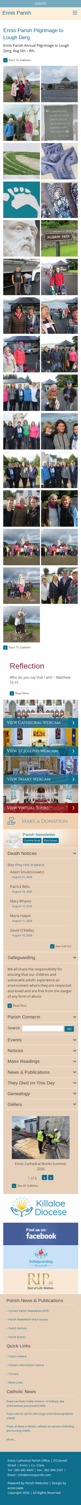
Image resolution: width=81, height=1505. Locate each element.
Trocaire (13, 1374)
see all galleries (27, 1185)
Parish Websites (36, 1483)
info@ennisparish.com (34, 1475)
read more (20, 1005)
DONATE (40, 4)
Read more (22, 693)
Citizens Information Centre (26, 1365)
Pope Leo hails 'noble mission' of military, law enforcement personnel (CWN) (35, 1403)
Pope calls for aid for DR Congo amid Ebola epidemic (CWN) (39, 1416)
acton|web (15, 1488)
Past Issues (50, 840)
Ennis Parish (16, 13)
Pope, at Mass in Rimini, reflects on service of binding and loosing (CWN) (40, 1428)
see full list (63, 946)
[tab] (40, 853)
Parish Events (17, 1337)
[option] (41, 1143)
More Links (15, 1382)
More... (10, 1439)
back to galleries (20, 60)
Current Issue (32, 840)
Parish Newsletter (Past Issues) (28, 1319)
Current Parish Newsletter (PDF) (28, 1311)
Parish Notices (17, 1328)
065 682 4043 (23, 1470)
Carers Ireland (17, 1356)
